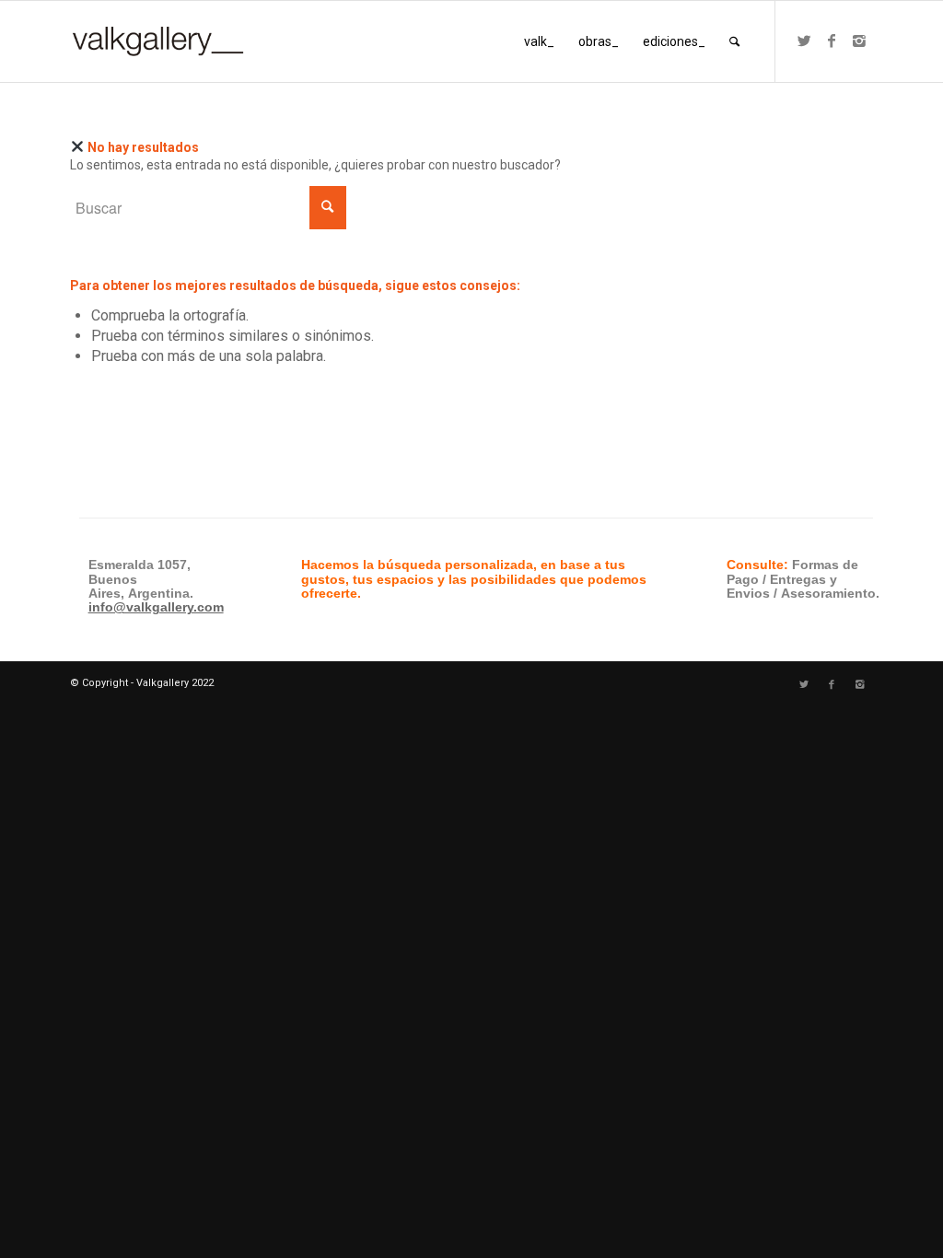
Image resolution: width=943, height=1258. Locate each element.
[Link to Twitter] (804, 40)
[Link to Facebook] (831, 40)
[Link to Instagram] (859, 40)
